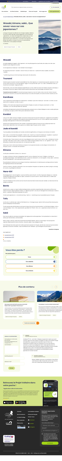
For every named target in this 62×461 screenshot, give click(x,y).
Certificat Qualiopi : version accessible (8, 444)
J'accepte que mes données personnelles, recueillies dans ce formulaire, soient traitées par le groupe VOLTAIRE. (51, 437)
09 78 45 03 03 (55, 3)
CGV (32, 453)
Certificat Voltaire (14, 11)
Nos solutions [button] (5, 11)
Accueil (5, 16)
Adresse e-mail (8, 361)
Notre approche (43, 11)
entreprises (56, 1)
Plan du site (20, 423)
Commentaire (8, 344)
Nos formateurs (21, 414)
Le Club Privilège (21, 417)
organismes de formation (44, 1)
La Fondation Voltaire (33, 411)
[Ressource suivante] (56, 286)
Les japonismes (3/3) (9, 237)
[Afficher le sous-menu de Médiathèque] (28, 11)
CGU (29, 453)
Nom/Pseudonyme (9, 356)
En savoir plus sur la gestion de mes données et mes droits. (51, 439)
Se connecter (56, 7)
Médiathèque (24, 11)
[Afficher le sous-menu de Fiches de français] (38, 11)
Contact (19, 411)
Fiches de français (33, 11)
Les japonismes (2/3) (9, 235)
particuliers (26, 1)
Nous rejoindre (20, 420)
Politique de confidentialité (40, 453)
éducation (34, 1)
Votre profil (44, 428)
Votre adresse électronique (48, 422)
